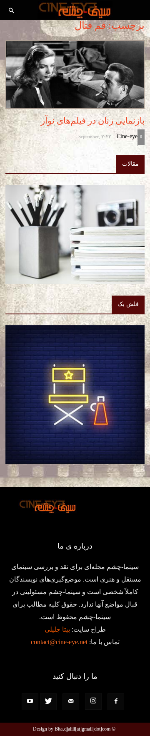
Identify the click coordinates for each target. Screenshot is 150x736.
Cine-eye (127, 136)
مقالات (130, 164)
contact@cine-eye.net (59, 641)
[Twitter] (48, 701)
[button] (11, 11)
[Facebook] (116, 701)
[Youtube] (30, 701)
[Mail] (70, 701)
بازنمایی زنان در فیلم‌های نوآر (93, 121)
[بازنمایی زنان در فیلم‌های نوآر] (74, 74)
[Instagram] (93, 701)
